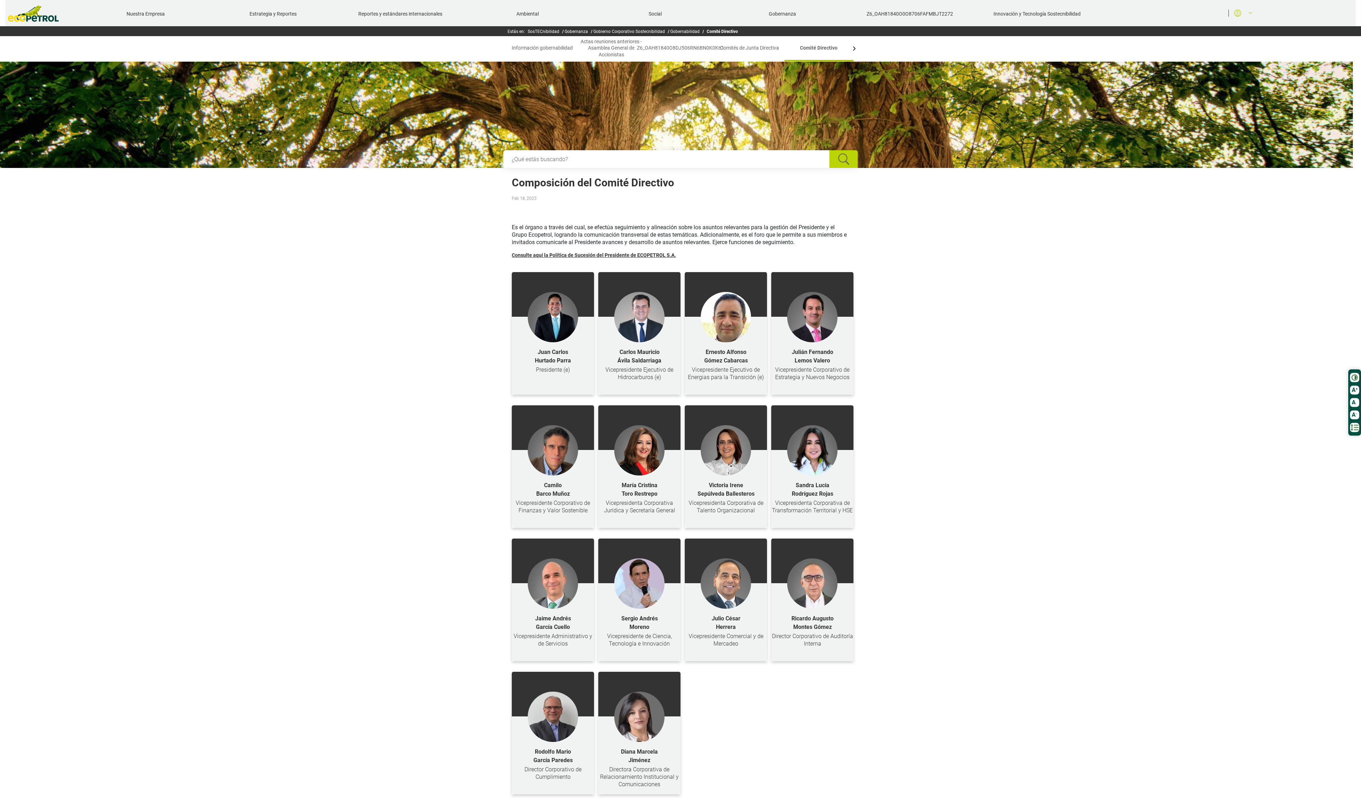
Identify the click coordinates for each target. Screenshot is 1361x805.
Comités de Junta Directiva (749, 48)
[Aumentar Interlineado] (1354, 427)
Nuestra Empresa (146, 14)
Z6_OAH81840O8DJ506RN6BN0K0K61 (680, 48)
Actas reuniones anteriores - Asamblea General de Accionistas (611, 48)
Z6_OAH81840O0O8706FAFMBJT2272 (910, 14)
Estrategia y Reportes (273, 14)
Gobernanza (782, 14)
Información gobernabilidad (542, 48)
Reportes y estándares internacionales (400, 14)
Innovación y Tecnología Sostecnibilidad (1037, 14)
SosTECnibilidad (543, 31)
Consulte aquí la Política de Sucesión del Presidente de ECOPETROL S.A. (594, 255)
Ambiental (527, 14)
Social (655, 14)
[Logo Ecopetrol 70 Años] (36, 13)
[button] (506, 48)
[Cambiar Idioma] (1240, 13)
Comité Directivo (819, 48)
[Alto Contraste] (1354, 377)
